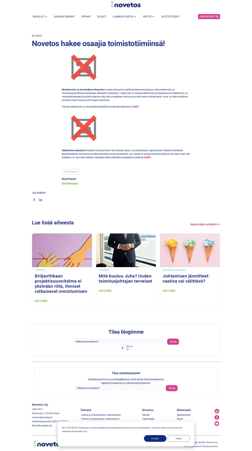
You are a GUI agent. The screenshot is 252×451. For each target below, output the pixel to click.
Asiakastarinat (64, 16)
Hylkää (179, 438)
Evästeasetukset (210, 446)
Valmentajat (148, 418)
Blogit (102, 16)
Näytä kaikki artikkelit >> (205, 224)
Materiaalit (184, 410)
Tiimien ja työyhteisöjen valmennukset (100, 418)
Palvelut (38, 16)
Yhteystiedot (170, 16)
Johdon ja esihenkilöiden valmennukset (101, 415)
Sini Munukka (70, 183)
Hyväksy (155, 438)
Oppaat (86, 16)
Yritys (147, 16)
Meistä (145, 415)
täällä (135, 106)
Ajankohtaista (123, 16)
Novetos (148, 410)
